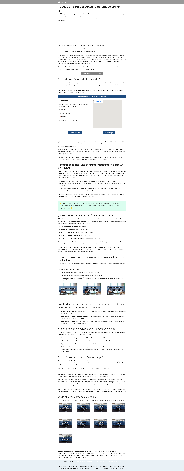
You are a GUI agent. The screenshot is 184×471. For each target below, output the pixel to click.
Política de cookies (100, 461)
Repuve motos (107, 2)
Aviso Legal (78, 461)
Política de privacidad (88, 461)
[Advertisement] (92, 33)
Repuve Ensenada (65, 446)
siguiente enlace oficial (101, 69)
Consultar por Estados (84, 2)
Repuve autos (97, 2)
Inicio (74, 2)
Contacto (109, 461)
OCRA (124, 2)
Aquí (79, 242)
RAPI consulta (117, 2)
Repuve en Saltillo (119, 430)
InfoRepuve (62, 2)
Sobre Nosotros (116, 461)
